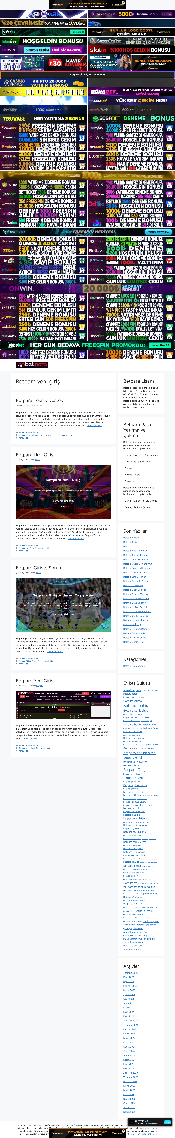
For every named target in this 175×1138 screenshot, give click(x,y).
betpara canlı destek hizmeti (132, 741)
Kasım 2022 (129, 1112)
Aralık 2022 (129, 1107)
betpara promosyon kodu (134, 855)
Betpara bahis (135, 705)
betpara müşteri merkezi (133, 828)
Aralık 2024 (129, 1003)
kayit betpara (144, 935)
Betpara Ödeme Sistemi (135, 559)
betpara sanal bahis (129, 859)
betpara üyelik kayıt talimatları (133, 914)
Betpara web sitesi (27, 748)
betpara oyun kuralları (149, 839)
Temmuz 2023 (130, 1077)
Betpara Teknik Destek (39, 400)
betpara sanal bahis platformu (147, 859)
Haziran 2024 (130, 1029)
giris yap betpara (133, 928)
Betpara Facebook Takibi (136, 633)
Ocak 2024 (129, 1051)
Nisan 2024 (129, 1038)
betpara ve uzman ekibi (131, 894)
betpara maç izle (131, 814)
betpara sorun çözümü (140, 869)
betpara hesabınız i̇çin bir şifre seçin (135, 799)
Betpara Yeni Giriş (34, 680)
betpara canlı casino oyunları (132, 735)
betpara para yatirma (134, 841)
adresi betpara (132, 690)
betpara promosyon (134, 852)
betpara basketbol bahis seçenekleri (138, 717)
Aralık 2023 (129, 1055)
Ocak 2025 (129, 999)
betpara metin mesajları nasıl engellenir (136, 822)
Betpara (127, 546)
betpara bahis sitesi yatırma (132, 714)
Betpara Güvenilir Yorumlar (137, 611)
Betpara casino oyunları (138, 748)
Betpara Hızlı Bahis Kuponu (134, 802)
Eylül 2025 (128, 981)
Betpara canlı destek (133, 738)
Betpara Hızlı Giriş (34, 454)
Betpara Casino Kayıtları (135, 572)
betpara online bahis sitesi (132, 835)
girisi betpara (151, 925)
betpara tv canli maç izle (139, 887)
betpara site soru (147, 866)
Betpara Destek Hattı (134, 642)
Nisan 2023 (129, 1090)
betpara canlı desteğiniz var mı (133, 745)
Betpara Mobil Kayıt (133, 585)
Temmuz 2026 (130, 973)
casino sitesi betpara (133, 924)
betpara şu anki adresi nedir (132, 922)
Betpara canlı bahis (132, 731)
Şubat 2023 (129, 1099)
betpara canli (149, 724)
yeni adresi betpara (133, 942)
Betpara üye (128, 911)
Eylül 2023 (128, 1068)
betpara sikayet (131, 862)
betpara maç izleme (135, 818)
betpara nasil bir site (134, 831)
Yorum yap (23, 438)
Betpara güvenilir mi (135, 785)
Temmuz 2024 (130, 1025)
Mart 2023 (128, 1094)
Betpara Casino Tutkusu (135, 555)
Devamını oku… (94, 425)
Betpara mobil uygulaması (136, 825)
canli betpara (151, 921)
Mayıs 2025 (129, 990)
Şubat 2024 (129, 1046)
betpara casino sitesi (139, 753)
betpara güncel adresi (132, 782)
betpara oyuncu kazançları (132, 839)
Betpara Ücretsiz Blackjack (137, 620)
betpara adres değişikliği (133, 697)
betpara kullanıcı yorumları (134, 812)
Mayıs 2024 (129, 1033)
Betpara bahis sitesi (136, 710)
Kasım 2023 (129, 1060)
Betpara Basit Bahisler (134, 590)
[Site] (43, 127)
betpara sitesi (132, 865)
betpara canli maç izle (132, 728)
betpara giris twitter (135, 761)
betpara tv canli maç (148, 883)
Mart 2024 (128, 1042)
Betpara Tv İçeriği (132, 624)
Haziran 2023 (130, 1081)
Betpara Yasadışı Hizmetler (137, 568)
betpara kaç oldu (131, 808)
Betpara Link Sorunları (134, 577)
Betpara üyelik (144, 910)
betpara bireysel (146, 721)
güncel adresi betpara (135, 932)
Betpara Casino (151, 745)
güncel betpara (129, 935)
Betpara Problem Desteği (136, 629)
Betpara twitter (146, 890)
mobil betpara (130, 939)
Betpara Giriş (130, 542)
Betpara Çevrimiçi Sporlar (136, 581)
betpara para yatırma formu (132, 845)
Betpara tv (130, 882)
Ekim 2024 (128, 1012)
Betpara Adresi (131, 537)
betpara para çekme (133, 848)
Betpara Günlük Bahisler (135, 616)
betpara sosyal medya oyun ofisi (134, 873)
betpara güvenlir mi (133, 792)
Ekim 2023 (128, 1064)
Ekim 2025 (128, 977)
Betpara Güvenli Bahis (134, 603)
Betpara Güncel (134, 778)
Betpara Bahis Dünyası (135, 637)
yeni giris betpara (132, 945)
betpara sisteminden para (148, 862)
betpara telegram (130, 876)
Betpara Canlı (150, 728)
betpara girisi (132, 757)
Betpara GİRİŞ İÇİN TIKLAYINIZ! (87, 74)
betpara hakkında (132, 795)
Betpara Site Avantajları (135, 550)
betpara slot (127, 869)
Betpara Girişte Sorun (38, 567)
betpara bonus (132, 724)
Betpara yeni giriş (66, 435)
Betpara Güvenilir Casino (136, 598)
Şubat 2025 (129, 994)
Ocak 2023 (129, 1103)
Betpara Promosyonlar (28, 432)
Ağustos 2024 (130, 1020)
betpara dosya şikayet (28, 435)
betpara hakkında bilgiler (150, 795)
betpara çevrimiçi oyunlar (131, 907)
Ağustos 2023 (130, 1073)
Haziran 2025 (130, 986)
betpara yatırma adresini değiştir (134, 900)
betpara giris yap (131, 765)
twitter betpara (146, 938)
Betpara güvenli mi (131, 789)
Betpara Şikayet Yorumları (136, 594)
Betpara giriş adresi (131, 774)
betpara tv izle (130, 890)
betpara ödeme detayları (149, 907)
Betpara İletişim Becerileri (136, 607)
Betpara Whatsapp (132, 897)
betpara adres (130, 693)
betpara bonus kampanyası (132, 949)
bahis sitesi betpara (150, 690)
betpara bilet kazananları (131, 721)
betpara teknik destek (48, 435)
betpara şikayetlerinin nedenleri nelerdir (136, 918)
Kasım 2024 (129, 1007)
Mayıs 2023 (129, 1086)
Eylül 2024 (128, 1016)
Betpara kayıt (146, 805)
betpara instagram (131, 805)
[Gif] (87, 175)
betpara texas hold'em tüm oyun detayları (136, 879)
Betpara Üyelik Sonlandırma (137, 563)
